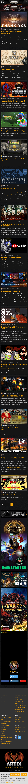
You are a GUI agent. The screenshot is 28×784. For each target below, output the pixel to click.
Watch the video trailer (14, 467)
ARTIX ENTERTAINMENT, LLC (14, 767)
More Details (15, 774)
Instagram (15, 681)
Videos (3, 733)
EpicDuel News (19, 709)
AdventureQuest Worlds (7, 195)
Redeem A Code (19, 721)
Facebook (6, 681)
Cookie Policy (10, 782)
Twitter (15, 677)
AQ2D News (18, 699)
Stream (3, 735)
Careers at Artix (5, 693)
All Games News (19, 711)
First (3, 505)
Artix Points (18, 717)
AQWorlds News (19, 693)
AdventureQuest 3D (17, 193)
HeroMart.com (6, 299)
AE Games (3, 700)
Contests (3, 729)
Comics (3, 731)
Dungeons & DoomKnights (8, 368)
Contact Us (4, 695)
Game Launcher (5, 702)
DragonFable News (20, 705)
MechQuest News (20, 707)
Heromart (17, 719)
